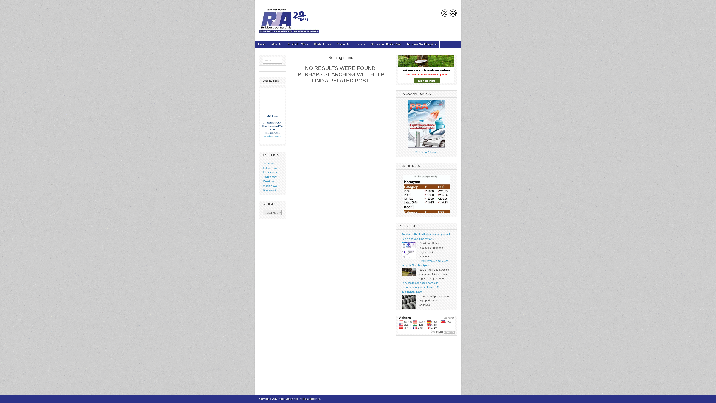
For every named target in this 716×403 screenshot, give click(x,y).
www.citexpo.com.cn (272, 127)
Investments (270, 172)
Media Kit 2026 (298, 44)
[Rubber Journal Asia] (289, 17)
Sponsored (269, 189)
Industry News (271, 167)
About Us (276, 44)
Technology (270, 176)
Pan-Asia (268, 181)
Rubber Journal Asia (288, 399)
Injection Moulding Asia (422, 44)
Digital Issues (322, 44)
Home (261, 44)
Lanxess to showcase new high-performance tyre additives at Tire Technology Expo (421, 287)
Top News (269, 163)
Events (360, 44)
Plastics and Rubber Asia (385, 44)
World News (270, 185)
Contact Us (343, 44)
